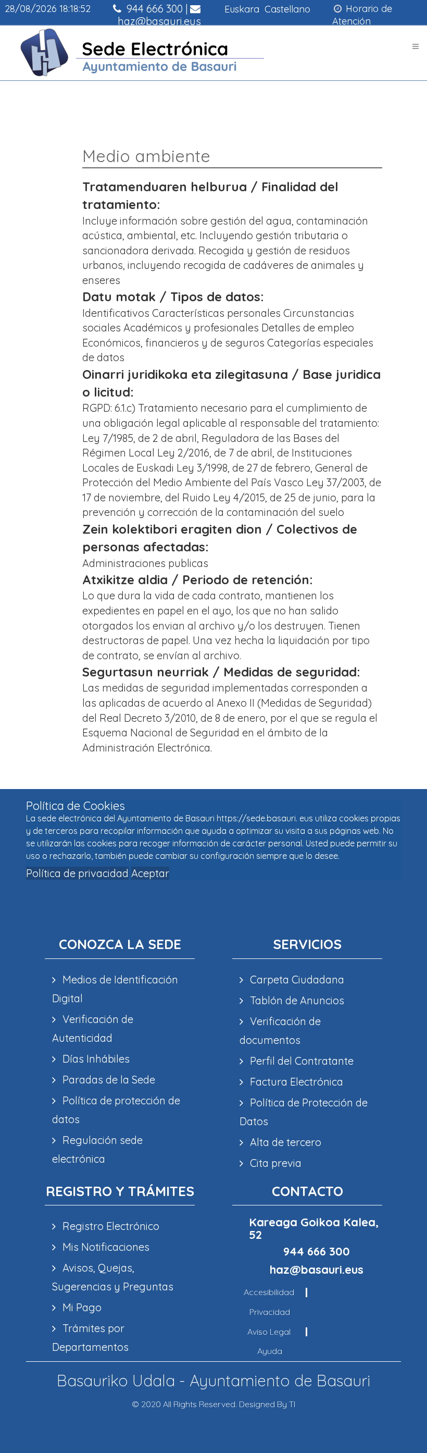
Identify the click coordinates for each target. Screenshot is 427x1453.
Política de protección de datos (116, 1110)
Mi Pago (81, 1307)
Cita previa (274, 1162)
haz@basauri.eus (158, 21)
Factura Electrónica (295, 1081)
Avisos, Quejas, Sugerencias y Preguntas (112, 1277)
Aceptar (150, 873)
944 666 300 (153, 8)
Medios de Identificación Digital (115, 989)
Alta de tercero (284, 1142)
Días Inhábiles (95, 1058)
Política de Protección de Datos (304, 1112)
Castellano (287, 9)
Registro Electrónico (109, 1226)
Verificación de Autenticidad (92, 1028)
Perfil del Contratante (300, 1060)
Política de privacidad (77, 873)
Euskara (241, 9)
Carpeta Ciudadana (295, 979)
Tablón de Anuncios (295, 1000)
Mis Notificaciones (104, 1246)
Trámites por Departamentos (90, 1337)
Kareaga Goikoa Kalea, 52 (314, 1228)
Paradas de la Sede (107, 1079)
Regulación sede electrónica (97, 1149)
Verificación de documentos (280, 1030)
